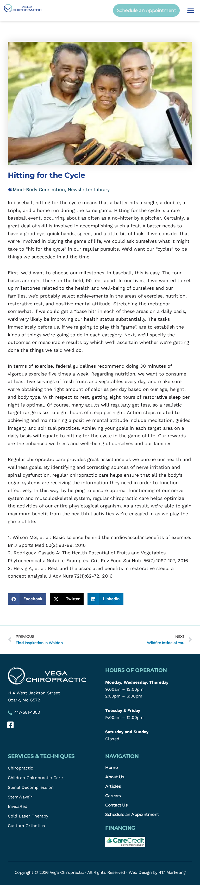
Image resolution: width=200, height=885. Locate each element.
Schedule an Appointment (132, 814)
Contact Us (116, 805)
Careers (113, 795)
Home (111, 767)
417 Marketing (172, 872)
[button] (190, 10)
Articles (113, 786)
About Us (114, 776)
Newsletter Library (89, 189)
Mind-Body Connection (39, 189)
